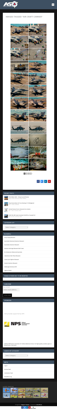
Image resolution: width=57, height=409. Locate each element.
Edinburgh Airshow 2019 (10, 267)
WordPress (39, 404)
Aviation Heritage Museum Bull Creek (14, 248)
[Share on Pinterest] (49, 182)
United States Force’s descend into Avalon (20, 209)
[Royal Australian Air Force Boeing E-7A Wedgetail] (6, 204)
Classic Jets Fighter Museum (11, 259)
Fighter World (7, 270)
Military (24, 198)
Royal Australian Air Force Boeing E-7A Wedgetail (21, 203)
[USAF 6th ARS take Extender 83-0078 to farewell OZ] (6, 216)
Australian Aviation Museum (11, 244)
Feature (21, 198)
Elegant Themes (25, 404)
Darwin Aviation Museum (10, 263)
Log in (5, 365)
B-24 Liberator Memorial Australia (13, 252)
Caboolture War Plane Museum (12, 256)
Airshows (17, 204)
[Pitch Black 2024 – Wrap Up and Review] (6, 198)
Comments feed (8, 373)
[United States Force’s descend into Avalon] (6, 210)
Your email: (6, 287)
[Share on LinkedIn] (27, 408)
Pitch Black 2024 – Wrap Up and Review (19, 197)
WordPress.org (8, 376)
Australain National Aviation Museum (14, 241)
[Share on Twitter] (41, 182)
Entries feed (7, 369)
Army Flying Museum (9, 237)
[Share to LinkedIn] (45, 182)
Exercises (17, 198)
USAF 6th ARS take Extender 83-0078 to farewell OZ (22, 215)
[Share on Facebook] (38, 182)
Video (20, 210)
